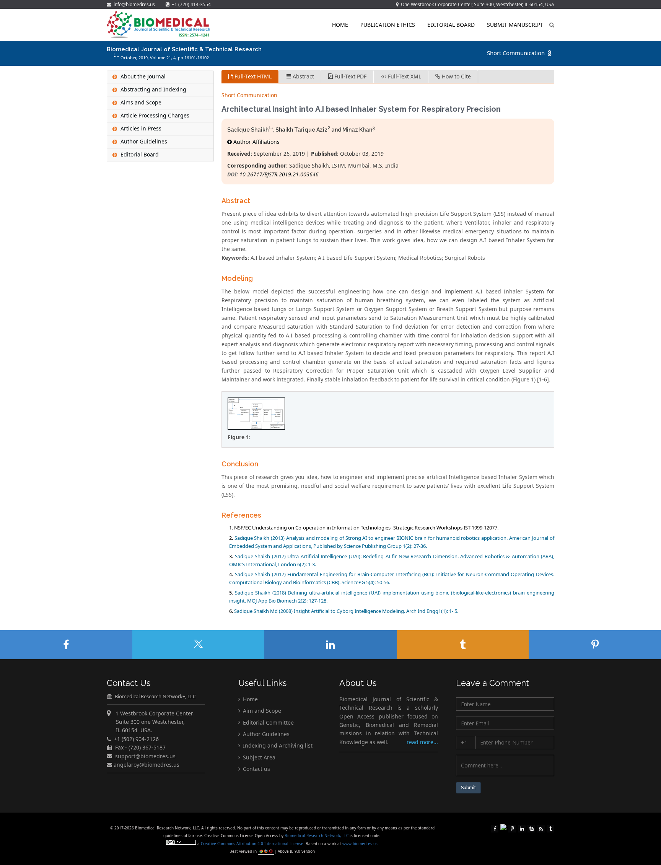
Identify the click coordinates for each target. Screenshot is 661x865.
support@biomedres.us (145, 755)
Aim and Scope (261, 710)
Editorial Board (451, 24)
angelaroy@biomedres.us (145, 764)
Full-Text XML (403, 76)
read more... (422, 742)
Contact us (255, 768)
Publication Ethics (387, 24)
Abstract (302, 76)
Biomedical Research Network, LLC (317, 835)
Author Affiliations (256, 141)
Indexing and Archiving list (277, 745)
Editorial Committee (267, 722)
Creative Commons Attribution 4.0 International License (252, 843)
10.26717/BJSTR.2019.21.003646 (279, 174)
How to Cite (455, 76)
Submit (468, 787)
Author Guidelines (265, 734)
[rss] (541, 827)
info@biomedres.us (133, 4)
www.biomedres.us (360, 843)
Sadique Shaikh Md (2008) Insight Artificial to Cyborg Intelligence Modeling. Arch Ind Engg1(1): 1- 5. (346, 611)
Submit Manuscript (515, 24)
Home (340, 24)
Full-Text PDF (349, 76)
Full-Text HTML (252, 76)
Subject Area (258, 757)
